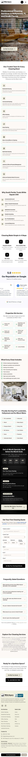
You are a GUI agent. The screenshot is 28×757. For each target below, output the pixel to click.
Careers (16, 726)
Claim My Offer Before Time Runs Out (13, 507)
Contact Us (17, 723)
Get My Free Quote (8, 49)
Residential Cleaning (5, 714)
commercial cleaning (7, 639)
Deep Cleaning (4, 721)
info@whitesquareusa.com (8, 736)
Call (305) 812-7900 (10, 54)
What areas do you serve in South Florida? (14, 612)
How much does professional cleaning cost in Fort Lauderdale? (14, 592)
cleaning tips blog (7, 649)
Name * (4, 546)
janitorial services (17, 643)
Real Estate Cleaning (5, 726)
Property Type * (6, 534)
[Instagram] (2, 705)
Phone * (4, 558)
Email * (4, 552)
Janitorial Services (5, 728)
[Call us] (22, 2)
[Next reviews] (26, 290)
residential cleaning (15, 637)
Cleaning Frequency (20, 541)
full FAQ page (18, 622)
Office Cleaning (4, 719)
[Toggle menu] (25, 2)
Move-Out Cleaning (5, 723)
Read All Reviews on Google (15, 301)
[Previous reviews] (2, 290)
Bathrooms (13, 540)
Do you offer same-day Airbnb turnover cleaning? (14, 599)
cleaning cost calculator (7, 648)
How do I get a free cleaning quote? (14, 618)
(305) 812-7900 (6, 734)
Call (25, 754)
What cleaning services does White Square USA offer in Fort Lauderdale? (14, 585)
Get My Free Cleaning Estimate (14, 566)
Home (16, 712)
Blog (16, 721)
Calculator (17, 716)
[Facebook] (5, 705)
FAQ (16, 719)
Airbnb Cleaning (4, 712)
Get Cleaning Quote (10, 754)
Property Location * (6, 528)
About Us (17, 714)
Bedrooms (5, 540)
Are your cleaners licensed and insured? (14, 606)
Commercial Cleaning (5, 716)
